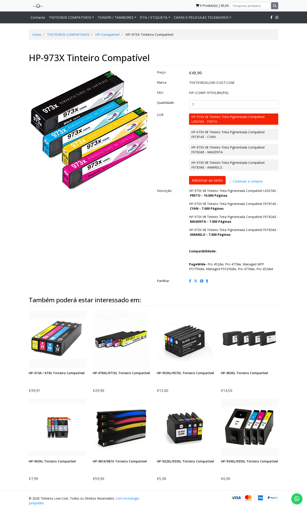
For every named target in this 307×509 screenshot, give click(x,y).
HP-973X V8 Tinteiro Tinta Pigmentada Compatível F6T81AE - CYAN (228, 134)
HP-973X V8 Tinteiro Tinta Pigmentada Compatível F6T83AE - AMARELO (228, 164)
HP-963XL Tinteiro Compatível (244, 373)
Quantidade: (165, 102)
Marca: (162, 82)
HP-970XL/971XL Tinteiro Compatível (121, 373)
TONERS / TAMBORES (115, 17)
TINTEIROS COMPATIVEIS (70, 17)
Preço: (161, 72)
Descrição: (164, 191)
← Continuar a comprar (246, 181)
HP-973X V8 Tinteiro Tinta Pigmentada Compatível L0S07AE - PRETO (228, 119)
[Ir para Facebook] (271, 17)
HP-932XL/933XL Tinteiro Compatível (185, 461)
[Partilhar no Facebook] (190, 281)
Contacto (38, 17)
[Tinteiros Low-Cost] (36, 5)
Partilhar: (163, 281)
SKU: (160, 92)
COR (160, 115)
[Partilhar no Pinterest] (201, 281)
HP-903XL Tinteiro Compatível (52, 461)
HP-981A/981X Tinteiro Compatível (120, 461)
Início (36, 34)
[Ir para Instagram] (276, 17)
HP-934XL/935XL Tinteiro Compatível (249, 461)
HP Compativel (107, 34)
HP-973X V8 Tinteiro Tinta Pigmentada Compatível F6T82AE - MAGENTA (228, 149)
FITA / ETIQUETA (153, 17)
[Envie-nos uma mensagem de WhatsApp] (297, 499)
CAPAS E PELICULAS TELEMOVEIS (201, 17)
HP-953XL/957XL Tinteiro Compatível (185, 373)
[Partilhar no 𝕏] (195, 281)
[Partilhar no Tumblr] (207, 281)
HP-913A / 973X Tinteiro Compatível (57, 373)
